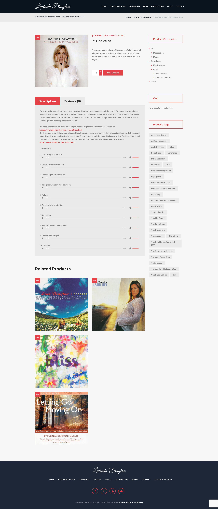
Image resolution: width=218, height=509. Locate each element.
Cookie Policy (125, 502)
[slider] (135, 157)
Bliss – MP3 (42, 339)
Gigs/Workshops (118, 6)
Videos (108, 479)
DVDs (153, 82)
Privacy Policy (137, 502)
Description (47, 101)
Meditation (158, 53)
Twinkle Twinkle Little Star (163, 269)
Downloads (146, 17)
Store (170, 6)
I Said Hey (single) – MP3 (105, 282)
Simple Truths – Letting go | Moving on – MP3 (58, 395)
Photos (97, 479)
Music (156, 57)
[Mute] (130, 157)
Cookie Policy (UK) (163, 479)
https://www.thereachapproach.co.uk (56, 142)
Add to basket (113, 73)
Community (134, 6)
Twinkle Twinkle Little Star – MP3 (47, 17)
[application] (90, 158)
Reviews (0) (72, 101)
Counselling (157, 6)
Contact (179, 6)
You (174, 275)
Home (104, 6)
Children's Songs (163, 77)
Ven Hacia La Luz (159, 275)
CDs (153, 49)
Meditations (159, 65)
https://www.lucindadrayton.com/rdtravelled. (60, 130)
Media (145, 6)
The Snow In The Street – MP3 (73, 17)
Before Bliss (161, 73)
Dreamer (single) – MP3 (48, 282)
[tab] (47, 101)
